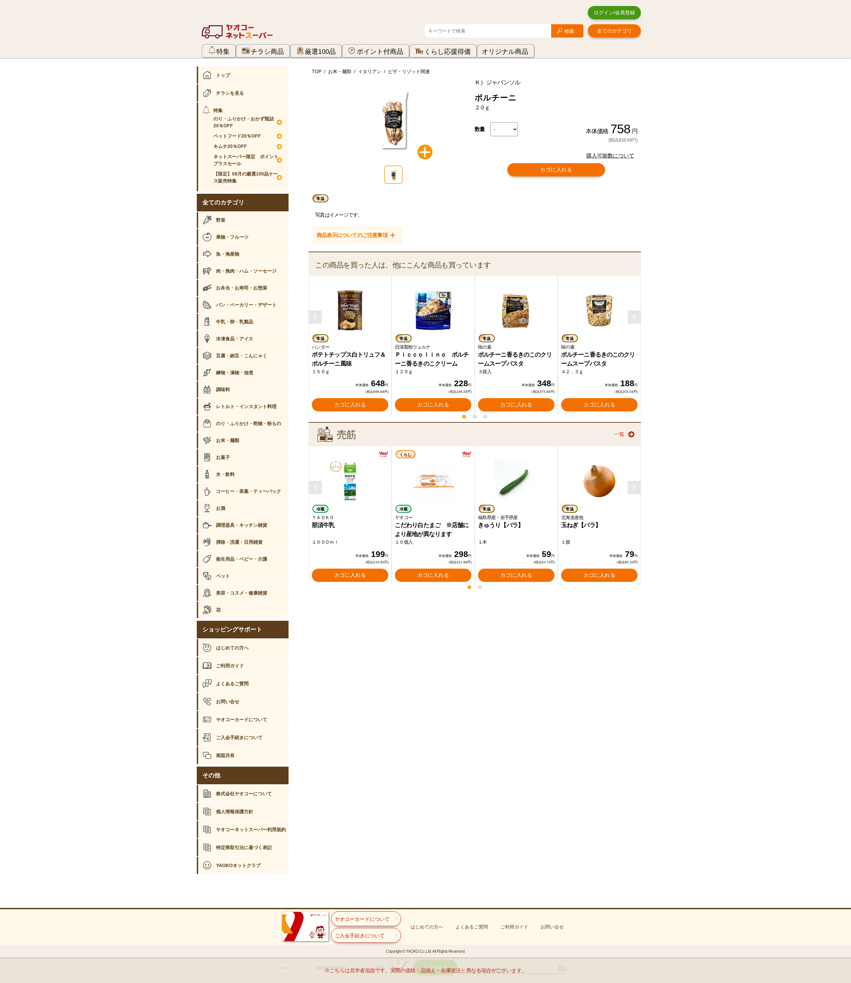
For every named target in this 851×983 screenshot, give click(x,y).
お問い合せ (227, 701)
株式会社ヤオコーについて (244, 793)
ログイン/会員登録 (614, 12)
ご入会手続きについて (239, 737)
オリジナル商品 (505, 51)
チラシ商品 (267, 51)
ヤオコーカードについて (241, 719)
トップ (223, 75)
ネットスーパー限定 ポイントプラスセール (246, 160)
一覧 (619, 434)
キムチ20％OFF (230, 146)
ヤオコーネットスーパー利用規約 (251, 829)
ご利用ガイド (230, 665)
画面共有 (225, 755)
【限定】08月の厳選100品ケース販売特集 (245, 177)
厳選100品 (320, 51)
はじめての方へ (232, 647)
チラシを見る (230, 93)
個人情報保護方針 (234, 811)
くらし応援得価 (447, 51)
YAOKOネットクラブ (238, 865)
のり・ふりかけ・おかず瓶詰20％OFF (243, 122)
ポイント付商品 (380, 51)
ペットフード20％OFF (237, 136)
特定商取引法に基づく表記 (244, 847)
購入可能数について (610, 156)
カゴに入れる (556, 169)
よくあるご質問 (232, 683)
